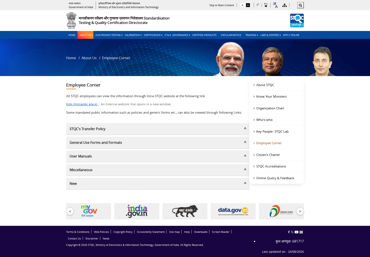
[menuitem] (72, 35)
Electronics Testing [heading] (107, 36)
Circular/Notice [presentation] (231, 35)
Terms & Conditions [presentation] (78, 232)
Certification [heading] (151, 36)
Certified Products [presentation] (204, 35)
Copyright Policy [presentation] (123, 232)
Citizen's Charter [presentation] (268, 155)
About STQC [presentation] (265, 85)
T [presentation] (258, 5)
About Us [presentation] (89, 58)
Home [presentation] (71, 35)
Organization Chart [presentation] (270, 108)
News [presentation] (106, 238)
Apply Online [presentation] (291, 35)
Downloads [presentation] (200, 232)
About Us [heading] (84, 36)
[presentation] (81, 5)
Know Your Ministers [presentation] (271, 96)
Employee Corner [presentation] (269, 143)
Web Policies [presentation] (101, 232)
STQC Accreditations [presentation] (271, 166)
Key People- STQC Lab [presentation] (272, 131)
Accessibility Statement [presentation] (151, 232)
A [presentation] (242, 5)
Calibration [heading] (131, 36)
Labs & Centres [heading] (268, 36)
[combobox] (275, 5)
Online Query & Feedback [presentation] (275, 178)
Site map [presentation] (174, 232)
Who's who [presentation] (264, 119)
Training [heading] (249, 36)
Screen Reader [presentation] (221, 232)
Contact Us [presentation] (74, 238)
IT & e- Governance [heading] (175, 36)
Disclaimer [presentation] (91, 238)
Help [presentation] (187, 232)
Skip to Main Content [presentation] (221, 5)
